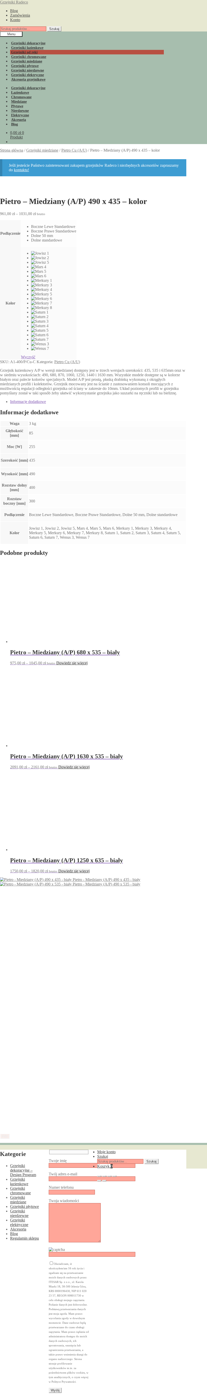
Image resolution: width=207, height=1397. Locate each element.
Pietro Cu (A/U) (74, 150)
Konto (15, 20)
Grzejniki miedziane (42, 150)
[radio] (53, 226)
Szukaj (54, 29)
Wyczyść (28, 357)
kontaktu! (21, 170)
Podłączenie (10, 233)
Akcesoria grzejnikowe (28, 79)
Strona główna (11, 150)
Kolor (10, 303)
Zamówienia (20, 15)
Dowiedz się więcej (72, 958)
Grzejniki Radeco (14, 2)
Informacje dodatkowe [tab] (28, 401)
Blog (14, 11)
